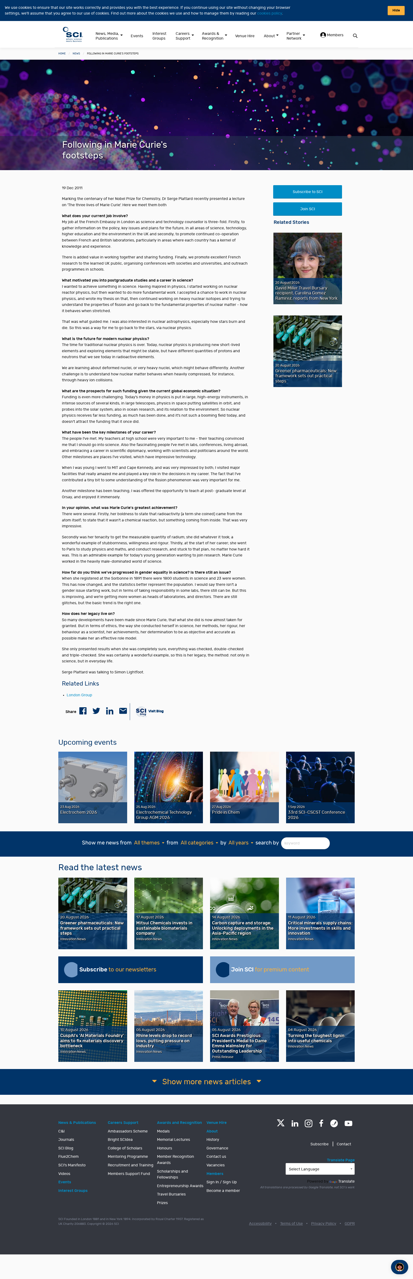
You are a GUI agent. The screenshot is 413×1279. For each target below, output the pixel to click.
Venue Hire (245, 36)
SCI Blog (65, 1148)
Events (137, 36)
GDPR (350, 1224)
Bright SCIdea (120, 1140)
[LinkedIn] (295, 1123)
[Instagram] (308, 1123)
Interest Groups (159, 36)
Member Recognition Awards (175, 1160)
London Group (79, 695)
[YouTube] (348, 1123)
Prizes (162, 1203)
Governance (217, 1148)
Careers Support (183, 36)
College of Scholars (125, 1148)
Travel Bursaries (171, 1194)
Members (334, 35)
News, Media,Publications (107, 36)
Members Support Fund (129, 1174)
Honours (164, 1148)
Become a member (223, 1191)
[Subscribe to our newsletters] (71, 969)
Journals (66, 1140)
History (212, 1140)
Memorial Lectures (173, 1140)
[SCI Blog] (334, 1123)
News (76, 53)
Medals (163, 1131)
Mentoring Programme (128, 1156)
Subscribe (319, 1144)
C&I (61, 1131)
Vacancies (215, 1165)
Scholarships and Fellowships (172, 1174)
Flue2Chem (68, 1156)
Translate (346, 1181)
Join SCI (307, 209)
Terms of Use (291, 1224)
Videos (64, 1174)
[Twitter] (281, 1125)
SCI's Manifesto (72, 1165)
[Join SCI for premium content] (223, 969)
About (269, 36)
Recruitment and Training (130, 1165)
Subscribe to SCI (307, 192)
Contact (344, 1144)
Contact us (216, 1156)
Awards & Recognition (212, 36)
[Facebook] (321, 1123)
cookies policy (269, 13)
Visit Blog (156, 711)
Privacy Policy (323, 1224)
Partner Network (294, 36)
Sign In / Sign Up (221, 1182)
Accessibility (260, 1224)
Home (62, 53)
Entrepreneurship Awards (180, 1186)
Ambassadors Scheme (128, 1131)
